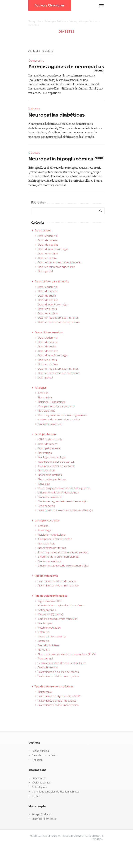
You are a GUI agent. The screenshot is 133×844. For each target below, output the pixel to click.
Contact (36, 796)
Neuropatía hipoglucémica (60, 159)
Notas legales (39, 787)
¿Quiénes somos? (42, 782)
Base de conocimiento (44, 755)
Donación (37, 759)
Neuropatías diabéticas (56, 115)
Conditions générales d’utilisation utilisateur (56, 791)
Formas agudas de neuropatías (66, 67)
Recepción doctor (42, 814)
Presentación (39, 778)
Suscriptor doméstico (44, 818)
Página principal (40, 750)
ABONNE (99, 71)
